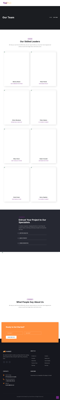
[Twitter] (4, 362)
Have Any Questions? (10, 379)
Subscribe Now (11, 337)
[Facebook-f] (7, 362)
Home (50, 17)
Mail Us (7, 383)
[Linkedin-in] (10, 362)
